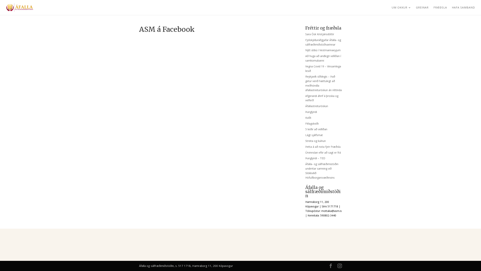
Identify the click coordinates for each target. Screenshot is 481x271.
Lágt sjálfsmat (314, 135)
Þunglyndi (311, 112)
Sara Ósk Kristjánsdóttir (319, 34)
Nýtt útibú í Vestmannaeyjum (323, 50)
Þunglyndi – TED (315, 158)
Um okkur (399, 7)
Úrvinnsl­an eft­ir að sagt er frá (323, 152)
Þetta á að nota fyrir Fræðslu (323, 146)
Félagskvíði (312, 123)
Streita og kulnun (315, 141)
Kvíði (308, 118)
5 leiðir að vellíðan (316, 129)
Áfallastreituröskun (316, 106)
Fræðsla (440, 7)
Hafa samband (463, 7)
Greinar (422, 7)
